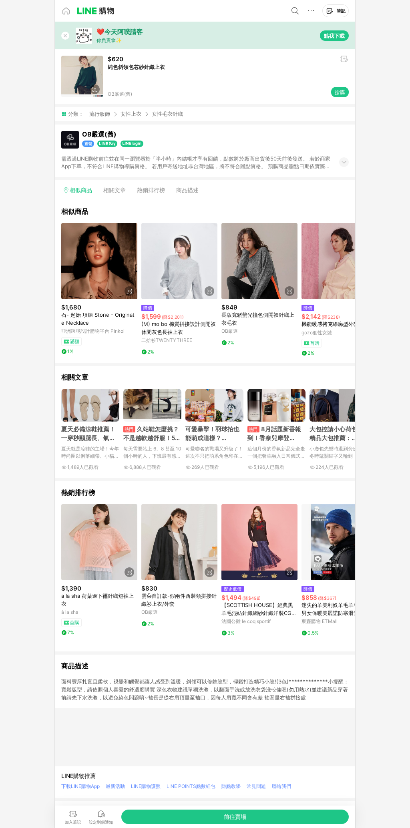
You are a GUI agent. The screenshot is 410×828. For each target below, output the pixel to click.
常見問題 (256, 786)
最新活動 (115, 786)
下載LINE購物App (80, 786)
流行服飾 (99, 114)
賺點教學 (231, 786)
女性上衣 (131, 114)
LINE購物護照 (146, 786)
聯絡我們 (281, 786)
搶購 (340, 92)
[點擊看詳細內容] (99, 261)
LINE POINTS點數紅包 (191, 786)
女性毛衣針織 (167, 114)
